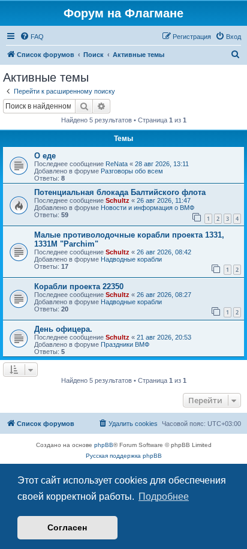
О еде (45, 155)
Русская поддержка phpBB (124, 455)
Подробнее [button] (163, 496)
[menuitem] (32, 36)
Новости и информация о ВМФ (147, 207)
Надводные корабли (131, 259)
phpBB (103, 445)
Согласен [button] (67, 527)
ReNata (117, 163)
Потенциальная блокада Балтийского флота (120, 192)
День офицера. (63, 329)
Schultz (117, 200)
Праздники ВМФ (125, 344)
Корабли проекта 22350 (78, 286)
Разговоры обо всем (132, 171)
